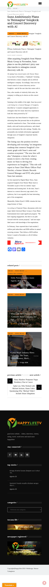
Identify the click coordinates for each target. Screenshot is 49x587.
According (10, 208)
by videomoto (16, 285)
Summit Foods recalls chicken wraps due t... (24, 484)
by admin (14, 324)
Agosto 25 (13, 476)
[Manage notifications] (44, 583)
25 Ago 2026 (27, 285)
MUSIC (11, 33)
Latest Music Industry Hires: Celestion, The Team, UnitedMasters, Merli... (23, 355)
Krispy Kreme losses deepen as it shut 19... (25, 472)
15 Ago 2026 (24, 324)
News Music (22, 33)
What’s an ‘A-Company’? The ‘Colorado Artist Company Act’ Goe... (24, 317)
